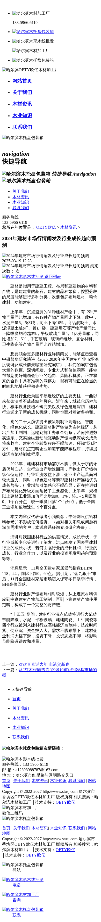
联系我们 (20, 737)
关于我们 (20, 708)
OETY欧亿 (46, 227)
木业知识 (20, 727)
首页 (16, 699)
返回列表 (52, 276)
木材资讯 (68, 227)
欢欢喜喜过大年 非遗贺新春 (44, 664)
